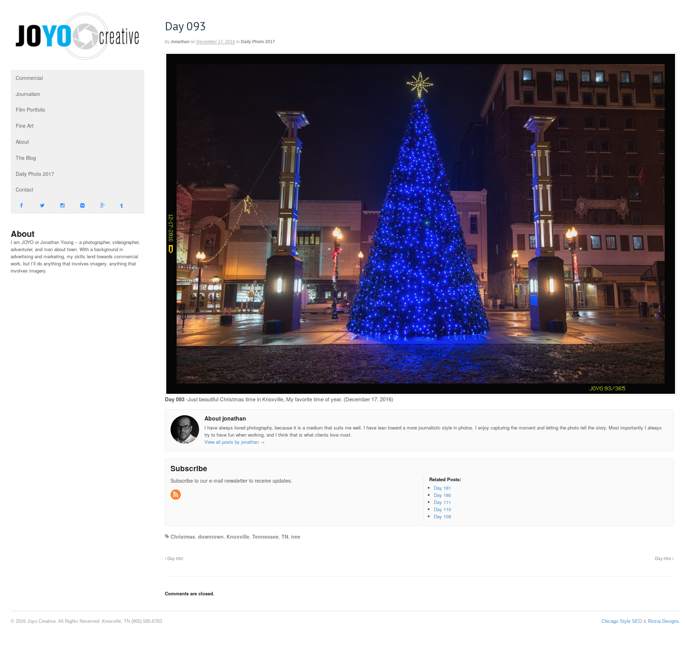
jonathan (180, 41)
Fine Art (25, 125)
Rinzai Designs (663, 621)
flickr (81, 206)
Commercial (29, 77)
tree (295, 536)
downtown (211, 536)
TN (284, 536)
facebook (21, 206)
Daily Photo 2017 (35, 173)
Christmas (183, 536)
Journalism (28, 93)
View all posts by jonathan (234, 441)
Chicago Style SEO (622, 621)
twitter (41, 206)
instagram (61, 206)
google (101, 206)
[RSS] (176, 494)
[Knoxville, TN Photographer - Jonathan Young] (77, 57)
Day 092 (174, 558)
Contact (24, 189)
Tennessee (265, 536)
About (22, 141)
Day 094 (663, 558)
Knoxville (238, 536)
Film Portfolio (30, 109)
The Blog (26, 157)
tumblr (121, 206)
